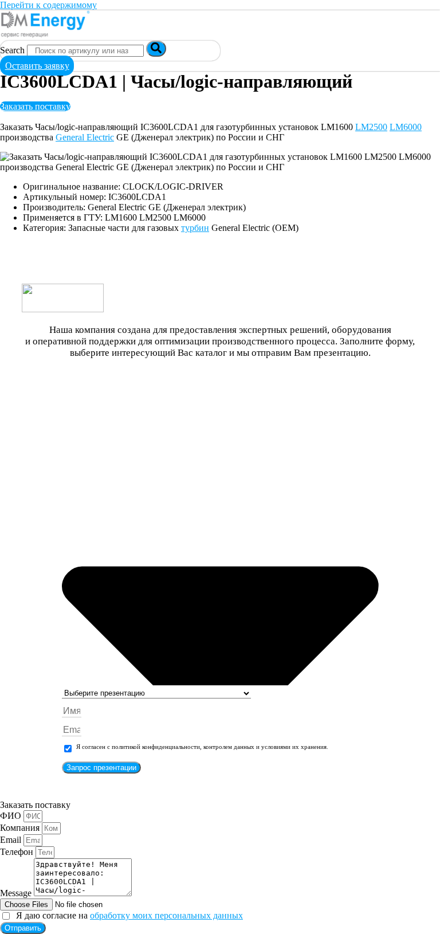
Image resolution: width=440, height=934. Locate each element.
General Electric (85, 137)
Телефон (18, 852)
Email (11, 840)
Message (17, 893)
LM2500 (371, 127)
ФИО (11, 816)
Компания (21, 828)
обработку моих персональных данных (166, 915)
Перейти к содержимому (48, 5)
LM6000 (406, 127)
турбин (195, 228)
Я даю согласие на (127, 915)
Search (12, 50)
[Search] (156, 49)
